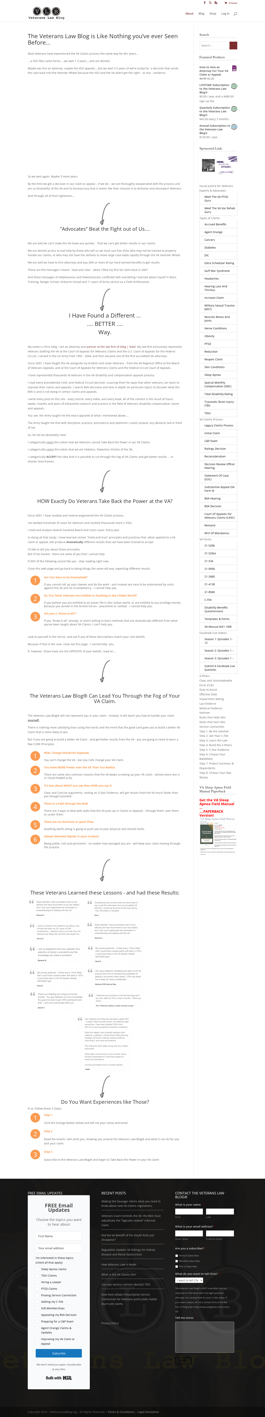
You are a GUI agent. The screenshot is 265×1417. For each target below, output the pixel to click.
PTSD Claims (49, 1288)
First (177, 1217)
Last (208, 1217)
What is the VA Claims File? (118, 1274)
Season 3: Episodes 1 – (219, 658)
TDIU (207, 413)
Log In (225, 13)
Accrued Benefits (215, 224)
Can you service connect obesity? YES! (125, 1284)
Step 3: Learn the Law (213, 740)
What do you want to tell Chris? (198, 1273)
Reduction (211, 351)
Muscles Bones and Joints (217, 318)
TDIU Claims (49, 1275)
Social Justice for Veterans (216, 186)
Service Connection (211, 726)
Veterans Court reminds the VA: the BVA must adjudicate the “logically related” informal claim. (131, 1220)
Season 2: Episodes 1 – (219, 650)
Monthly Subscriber (189, 1261)
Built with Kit (59, 1377)
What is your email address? (195, 1226)
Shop (213, 13)
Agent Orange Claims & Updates (56, 1330)
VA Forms (205, 539)
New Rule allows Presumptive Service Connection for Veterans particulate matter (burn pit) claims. (129, 1299)
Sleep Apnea (212, 375)
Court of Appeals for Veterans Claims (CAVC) (219, 515)
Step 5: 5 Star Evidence (214, 750)
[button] (59, 1300)
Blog (201, 13)
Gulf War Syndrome (217, 271)
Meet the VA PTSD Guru (216, 198)
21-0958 (209, 569)
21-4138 (209, 584)
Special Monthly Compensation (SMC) (217, 384)
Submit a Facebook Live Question (219, 667)
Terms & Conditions (121, 1412)
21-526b (209, 545)
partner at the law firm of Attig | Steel (111, 347)
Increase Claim (214, 298)
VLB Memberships (53, 1308)
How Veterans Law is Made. (119, 1264)
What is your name (189, 1204)
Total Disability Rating (218, 394)
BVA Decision (212, 506)
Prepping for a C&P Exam (57, 1321)
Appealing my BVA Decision (59, 1315)
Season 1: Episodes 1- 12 (218, 641)
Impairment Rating (211, 699)
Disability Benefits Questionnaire (216, 609)
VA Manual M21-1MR (218, 626)
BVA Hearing (212, 498)
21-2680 (209, 576)
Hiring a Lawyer (51, 1282)
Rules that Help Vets (212, 717)
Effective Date (208, 694)
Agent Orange (213, 232)
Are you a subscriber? (191, 1248)
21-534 (208, 561)
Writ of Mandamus (216, 533)
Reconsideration (215, 456)
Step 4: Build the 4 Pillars (215, 745)
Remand (209, 525)
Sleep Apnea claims (54, 1269)
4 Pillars (204, 676)
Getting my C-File (52, 1301)
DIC (206, 255)
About (189, 13)
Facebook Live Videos (213, 633)
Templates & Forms (216, 619)
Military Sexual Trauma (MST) (219, 307)
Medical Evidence (210, 708)
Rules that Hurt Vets (212, 722)
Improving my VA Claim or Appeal (58, 1341)
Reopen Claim (213, 359)
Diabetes (210, 247)
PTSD (207, 344)
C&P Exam (210, 441)
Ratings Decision (215, 448)
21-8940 (209, 592)
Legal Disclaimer (148, 1412)
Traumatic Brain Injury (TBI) (219, 403)
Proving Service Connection (58, 1295)
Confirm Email (214, 1238)
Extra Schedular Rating (219, 263)
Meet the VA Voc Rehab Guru (219, 210)
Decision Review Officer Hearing (219, 466)
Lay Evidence (207, 703)
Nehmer (204, 713)
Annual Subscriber (189, 1255)
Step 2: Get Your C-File (213, 736)
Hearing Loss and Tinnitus (215, 288)
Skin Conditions (214, 367)
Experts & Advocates (212, 190)
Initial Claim (212, 433)
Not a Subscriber (188, 1266)
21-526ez (210, 553)
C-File (208, 600)
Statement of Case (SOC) (216, 477)
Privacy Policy (110, 1323)
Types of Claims (209, 218)
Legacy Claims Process (218, 425)
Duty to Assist (208, 689)
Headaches (211, 278)
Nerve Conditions (215, 328)
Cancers (209, 240)
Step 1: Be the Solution (214, 731)
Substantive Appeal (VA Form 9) (219, 488)
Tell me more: (186, 1318)
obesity (209, 336)
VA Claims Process (211, 419)
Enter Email (181, 1238)
